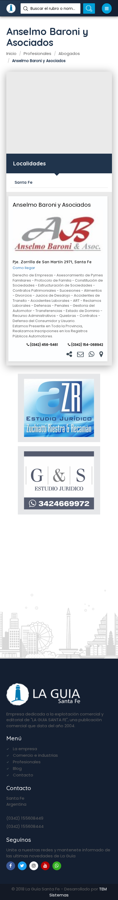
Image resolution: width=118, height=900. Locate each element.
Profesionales (27, 762)
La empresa (25, 749)
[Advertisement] (59, 112)
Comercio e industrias (35, 755)
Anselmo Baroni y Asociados (52, 205)
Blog (17, 768)
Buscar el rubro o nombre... (53, 8)
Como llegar (24, 267)
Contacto (23, 775)
